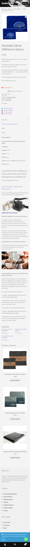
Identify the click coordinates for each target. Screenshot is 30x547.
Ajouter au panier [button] (15, 380)
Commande (6, 525)
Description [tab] (4, 119)
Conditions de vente (8, 505)
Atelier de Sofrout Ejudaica (10, 494)
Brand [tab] (3, 128)
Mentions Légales (8, 507)
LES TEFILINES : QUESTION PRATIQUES (12, 187)
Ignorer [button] (3, 540)
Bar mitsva (8, 99)
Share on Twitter (8, 108)
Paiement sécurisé (8, 499)
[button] (26, 16)
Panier (5, 528)
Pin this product (8, 112)
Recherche (15, 544)
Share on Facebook (8, 110)
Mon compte (5, 544)
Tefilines (9, 9)
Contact (6, 510)
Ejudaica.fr (7, 3)
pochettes (7, 141)
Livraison (6, 502)
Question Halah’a (8, 496)
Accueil (4, 9)
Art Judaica (4, 103)
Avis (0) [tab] (3, 132)
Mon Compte (7, 522)
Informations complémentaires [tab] (10, 124)
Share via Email (8, 114)
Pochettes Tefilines (16, 9)
